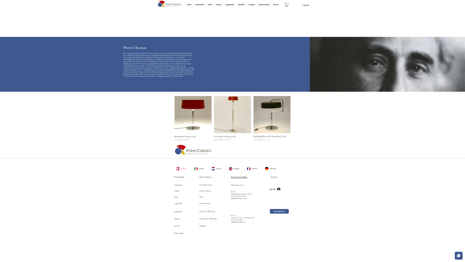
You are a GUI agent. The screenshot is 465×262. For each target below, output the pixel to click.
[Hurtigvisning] (193, 114)
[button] (286, 4)
